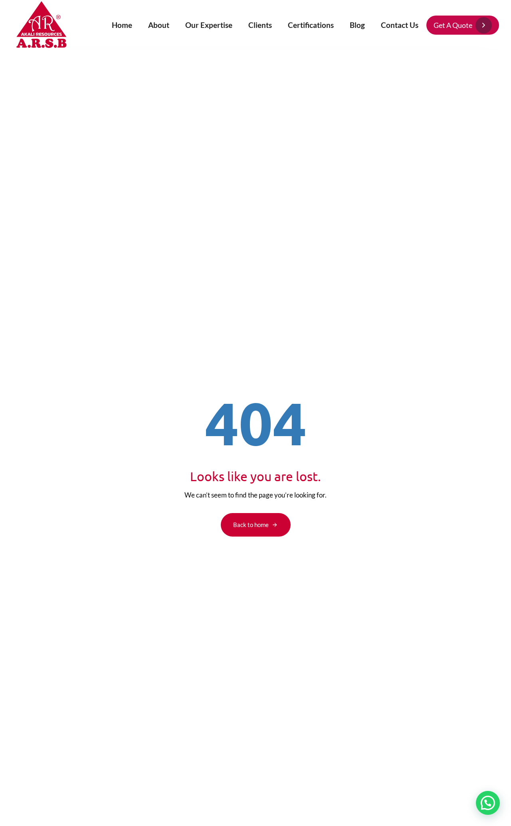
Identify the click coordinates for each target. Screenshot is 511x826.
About (158, 25)
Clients (260, 25)
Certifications (311, 25)
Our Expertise (208, 25)
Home (122, 25)
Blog (357, 25)
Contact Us (399, 25)
